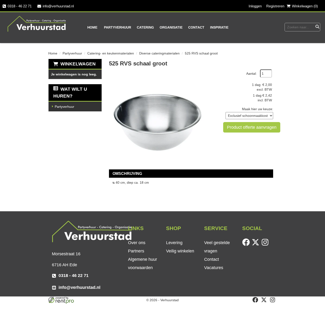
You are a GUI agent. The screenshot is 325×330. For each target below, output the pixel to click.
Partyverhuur (117, 27)
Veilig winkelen (180, 251)
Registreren (275, 6)
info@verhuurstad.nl (58, 6)
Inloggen (255, 6)
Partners (136, 251)
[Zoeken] (317, 27)
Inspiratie (219, 27)
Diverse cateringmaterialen (159, 53)
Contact (196, 27)
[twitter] (256, 245)
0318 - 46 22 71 (20, 6)
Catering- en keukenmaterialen (110, 53)
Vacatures (213, 267)
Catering (145, 27)
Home (92, 27)
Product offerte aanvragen (251, 127)
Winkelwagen (78, 63)
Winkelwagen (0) (305, 6)
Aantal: (251, 73)
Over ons (136, 242)
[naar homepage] (37, 23)
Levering (174, 242)
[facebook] (247, 245)
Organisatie (171, 27)
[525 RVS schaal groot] (156, 117)
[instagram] (266, 245)
